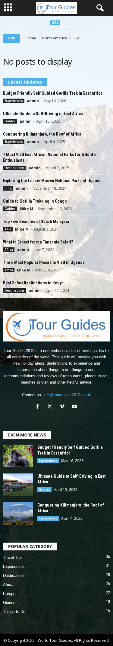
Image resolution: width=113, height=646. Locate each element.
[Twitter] (51, 407)
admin (33, 100)
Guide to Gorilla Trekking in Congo (35, 201)
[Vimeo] (63, 407)
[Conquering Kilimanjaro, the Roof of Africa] (18, 513)
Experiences (14, 101)
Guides (10, 121)
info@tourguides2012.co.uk (67, 395)
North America (54, 38)
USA (55, 22)
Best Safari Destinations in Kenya (33, 282)
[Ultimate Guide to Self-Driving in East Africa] (18, 484)
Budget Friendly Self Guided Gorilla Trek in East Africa (52, 93)
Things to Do (14, 611)
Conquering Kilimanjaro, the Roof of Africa (42, 134)
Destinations (15, 168)
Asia (8, 229)
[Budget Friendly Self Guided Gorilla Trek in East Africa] (18, 456)
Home (31, 38)
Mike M (26, 208)
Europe (9, 593)
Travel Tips (13, 557)
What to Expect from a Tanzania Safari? (38, 242)
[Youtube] (75, 407)
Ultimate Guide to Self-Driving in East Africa (43, 113)
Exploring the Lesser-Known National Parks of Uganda (52, 180)
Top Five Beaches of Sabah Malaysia (36, 221)
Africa (9, 249)
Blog (8, 188)
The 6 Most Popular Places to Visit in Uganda (44, 262)
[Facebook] (39, 407)
